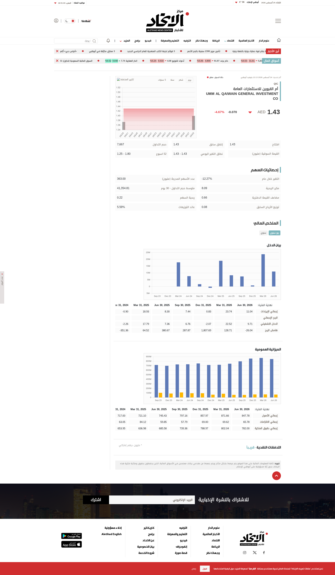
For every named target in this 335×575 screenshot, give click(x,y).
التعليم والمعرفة (170, 40)
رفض (194, 569)
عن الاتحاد (148, 540)
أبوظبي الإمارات (249, 2)
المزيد (126, 40)
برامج (137, 40)
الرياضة (215, 40)
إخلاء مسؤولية (113, 527)
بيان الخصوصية (145, 546)
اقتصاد (230, 40)
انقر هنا (252, 568)
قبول (205, 569)
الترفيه (187, 40)
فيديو (148, 40)
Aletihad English (112, 534)
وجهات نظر (201, 40)
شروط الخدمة (146, 553)
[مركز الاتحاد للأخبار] (167, 21)
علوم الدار (264, 40)
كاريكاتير (149, 527)
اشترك (96, 499)
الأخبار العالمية (246, 40)
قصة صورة (181, 553)
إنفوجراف (181, 546)
